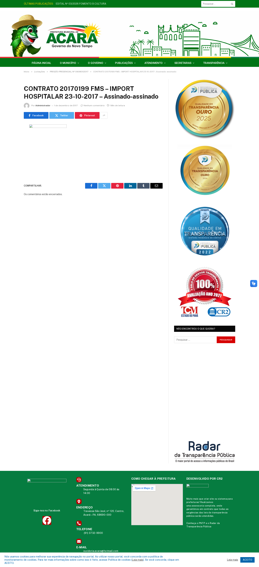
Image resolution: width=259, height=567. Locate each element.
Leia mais (137, 559)
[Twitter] (11, 145)
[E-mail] (11, 172)
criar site (209, 498)
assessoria (198, 505)
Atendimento (153, 63)
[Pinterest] (11, 163)
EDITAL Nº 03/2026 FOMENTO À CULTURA (81, 3)
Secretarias (182, 63)
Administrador (42, 105)
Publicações (124, 63)
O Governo (95, 63)
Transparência (213, 63)
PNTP (202, 523)
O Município (68, 63)
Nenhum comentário (94, 105)
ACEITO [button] (247, 559)
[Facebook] (11, 136)
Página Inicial (41, 63)
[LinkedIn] (11, 154)
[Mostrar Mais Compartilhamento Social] (103, 115)
